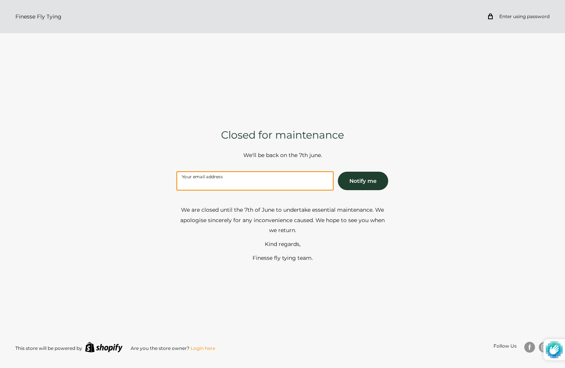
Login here (203, 348)
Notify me (363, 180)
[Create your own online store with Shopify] (104, 347)
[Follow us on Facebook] (529, 347)
